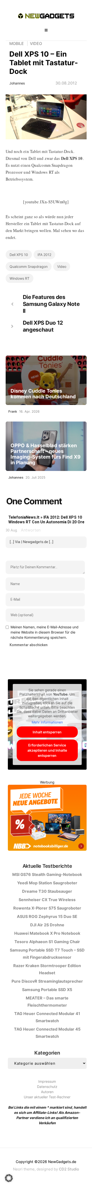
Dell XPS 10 (19, 255)
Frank (12, 411)
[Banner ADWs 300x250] (47, 818)
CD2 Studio (69, 1169)
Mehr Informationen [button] (47, 722)
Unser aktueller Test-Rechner (47, 1097)
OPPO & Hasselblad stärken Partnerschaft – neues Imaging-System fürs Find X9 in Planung (45, 454)
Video (36, 43)
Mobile (16, 43)
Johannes (17, 83)
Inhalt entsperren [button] (47, 732)
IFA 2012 (44, 255)
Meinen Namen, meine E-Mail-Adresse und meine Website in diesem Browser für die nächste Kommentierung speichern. (45, 632)
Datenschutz (47, 1086)
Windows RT (19, 278)
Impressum (47, 1081)
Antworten (30, 530)
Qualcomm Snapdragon (29, 266)
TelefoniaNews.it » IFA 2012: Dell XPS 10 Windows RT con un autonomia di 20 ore (46, 519)
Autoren (47, 1092)
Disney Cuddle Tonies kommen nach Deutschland (43, 394)
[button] (9, 1178)
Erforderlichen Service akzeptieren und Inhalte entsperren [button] (47, 750)
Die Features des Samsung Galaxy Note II (51, 304)
